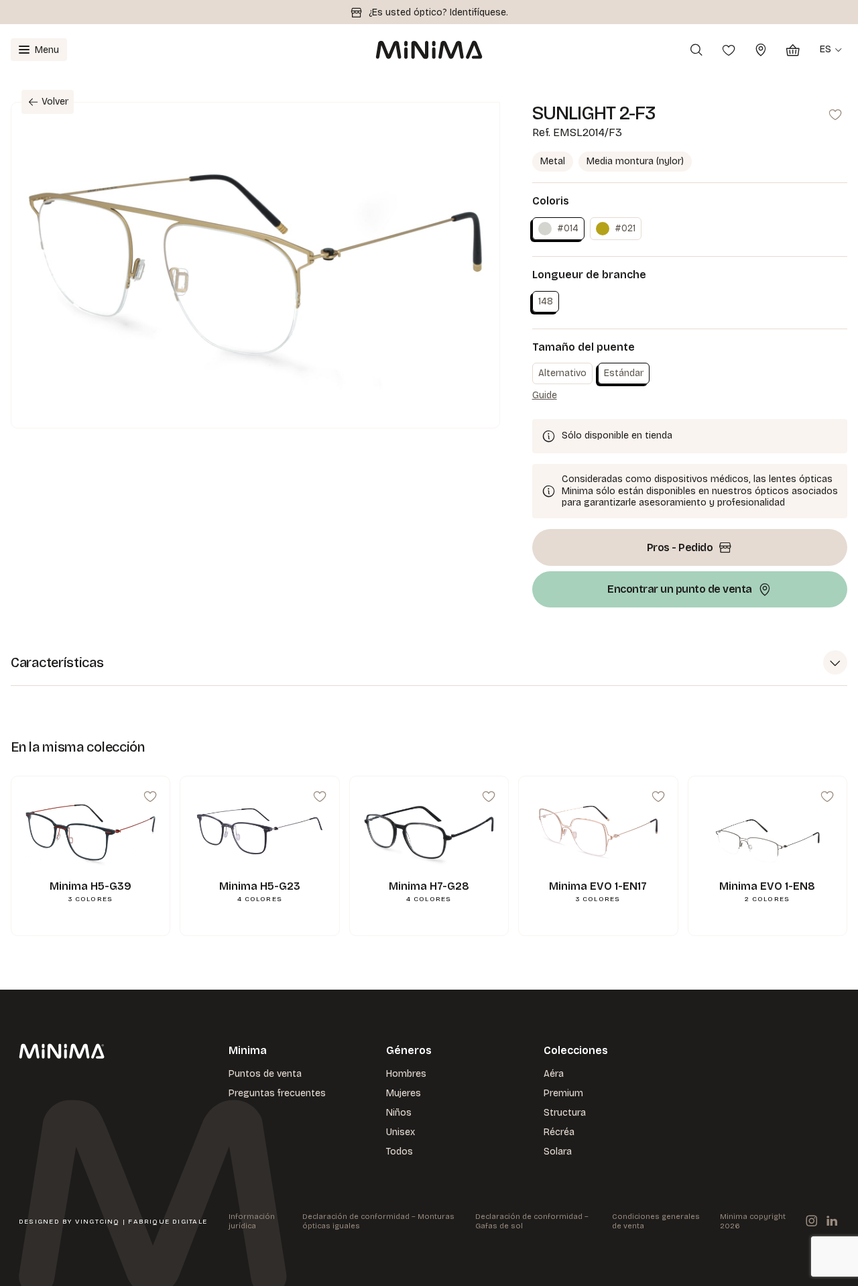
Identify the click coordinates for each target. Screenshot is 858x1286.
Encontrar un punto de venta (679, 589)
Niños (399, 1112)
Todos (399, 1151)
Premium (563, 1093)
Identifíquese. (479, 12)
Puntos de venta (265, 1073)
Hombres (406, 1073)
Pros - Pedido (680, 547)
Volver (55, 101)
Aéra (554, 1073)
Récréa (559, 1132)
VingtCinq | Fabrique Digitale (141, 1222)
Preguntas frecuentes (277, 1093)
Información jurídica (252, 1221)
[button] (429, 663)
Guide (544, 395)
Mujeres (403, 1093)
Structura (565, 1112)
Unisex (400, 1132)
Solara (558, 1151)
